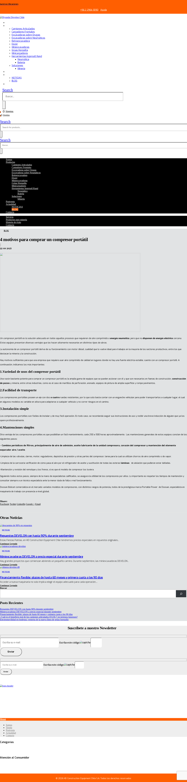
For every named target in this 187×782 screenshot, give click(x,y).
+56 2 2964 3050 (89, 9)
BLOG (14, 80)
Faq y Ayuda (6, 763)
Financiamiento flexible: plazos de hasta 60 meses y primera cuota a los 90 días (51, 577)
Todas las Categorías (10, 748)
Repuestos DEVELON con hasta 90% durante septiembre (37, 536)
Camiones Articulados (23, 28)
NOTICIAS (17, 77)
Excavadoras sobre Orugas (26, 34)
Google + (30, 504)
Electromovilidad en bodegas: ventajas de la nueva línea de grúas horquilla (34, 619)
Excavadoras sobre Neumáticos (28, 37)
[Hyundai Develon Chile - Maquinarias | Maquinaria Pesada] (12, 17)
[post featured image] (16, 525)
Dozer (15, 44)
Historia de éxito (13, 222)
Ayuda (103, 9)
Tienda (9, 727)
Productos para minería (16, 219)
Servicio (9, 217)
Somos (9, 22)
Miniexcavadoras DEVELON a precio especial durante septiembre (41, 557)
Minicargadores (20, 53)
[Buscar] (181, 593)
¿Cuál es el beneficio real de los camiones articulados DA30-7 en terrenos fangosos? (39, 617)
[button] (8, 544)
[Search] (4, 105)
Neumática (23, 59)
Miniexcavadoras (20, 47)
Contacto (10, 83)
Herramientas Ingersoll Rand (27, 56)
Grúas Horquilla (20, 50)
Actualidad (11, 74)
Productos (11, 25)
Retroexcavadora (21, 40)
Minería (21, 68)
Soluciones (17, 65)
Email (38, 504)
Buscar (3, 588)
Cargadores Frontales (23, 31)
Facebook (4, 504)
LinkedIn (21, 504)
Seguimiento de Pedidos (23, 763)
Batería (21, 62)
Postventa (11, 71)
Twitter (13, 504)
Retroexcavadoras (144, 748)
